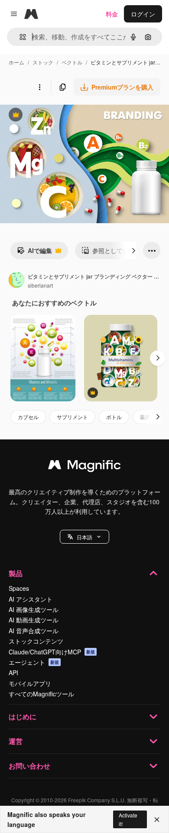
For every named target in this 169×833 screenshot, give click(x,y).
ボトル (114, 416)
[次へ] (133, 250)
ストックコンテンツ (36, 641)
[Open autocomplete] (19, 37)
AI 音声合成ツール (33, 630)
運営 (16, 741)
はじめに (22, 716)
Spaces (19, 588)
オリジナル (59, 115)
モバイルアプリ (30, 683)
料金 (112, 14)
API (13, 672)
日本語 (84, 537)
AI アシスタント (30, 599)
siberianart (40, 285)
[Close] (157, 819)
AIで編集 (34, 252)
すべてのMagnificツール (41, 693)
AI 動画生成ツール (33, 619)
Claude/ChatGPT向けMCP (52, 651)
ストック (42, 62)
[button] (84, 537)
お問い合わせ (29, 766)
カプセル (28, 416)
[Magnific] (84, 466)
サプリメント (72, 416)
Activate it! (128, 819)
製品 (16, 573)
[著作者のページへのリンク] (16, 280)
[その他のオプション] (39, 87)
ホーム (16, 62)
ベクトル (72, 62)
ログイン (143, 14)
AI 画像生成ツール (33, 609)
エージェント (34, 662)
